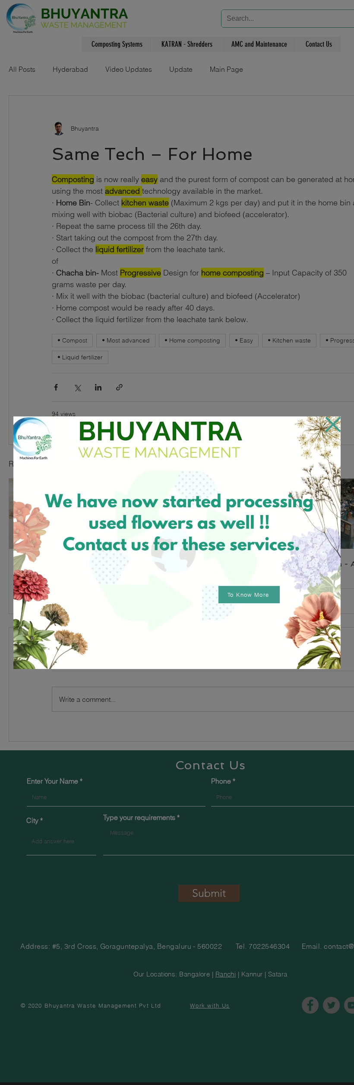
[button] (333, 424)
